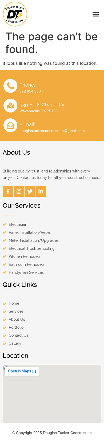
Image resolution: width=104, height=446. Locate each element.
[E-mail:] (10, 125)
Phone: (27, 85)
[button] (95, 14)
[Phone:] (10, 86)
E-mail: (27, 124)
